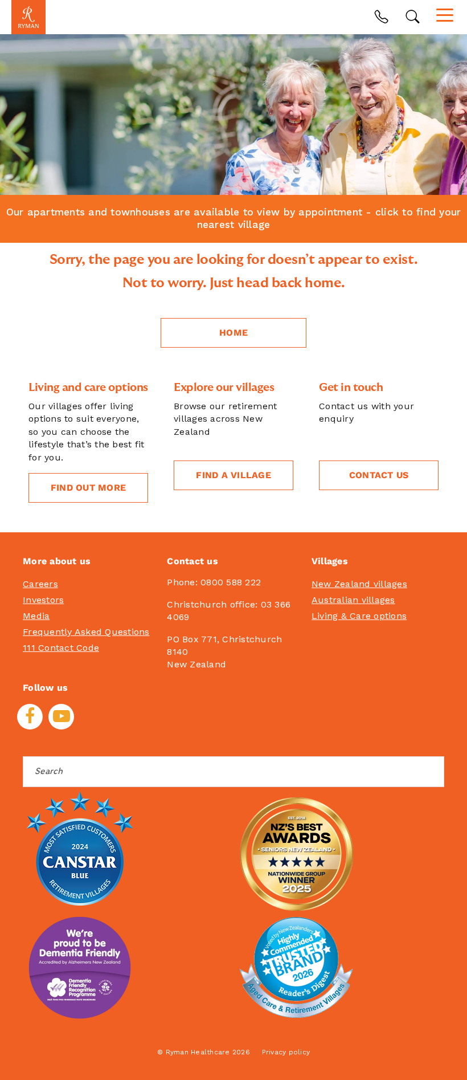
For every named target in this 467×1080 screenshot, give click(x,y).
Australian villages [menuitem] (353, 599)
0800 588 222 (230, 582)
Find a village (233, 475)
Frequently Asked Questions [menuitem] (86, 631)
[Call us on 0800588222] (381, 17)
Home (233, 332)
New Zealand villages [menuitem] (359, 583)
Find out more (88, 487)
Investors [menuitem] (43, 599)
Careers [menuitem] (40, 583)
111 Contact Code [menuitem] (61, 647)
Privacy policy (286, 1052)
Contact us (379, 475)
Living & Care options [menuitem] (359, 615)
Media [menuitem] (36, 615)
